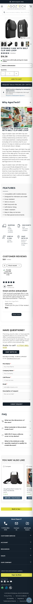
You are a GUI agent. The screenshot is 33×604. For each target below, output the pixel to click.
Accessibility (10, 598)
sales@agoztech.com (13, 358)
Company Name (8, 370)
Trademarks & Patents (9, 601)
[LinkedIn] (8, 582)
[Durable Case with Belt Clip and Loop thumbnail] (4, 44)
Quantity (4, 69)
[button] (5, 53)
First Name (7, 363)
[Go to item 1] (7, 273)
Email (5, 384)
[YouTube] (11, 582)
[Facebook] (5, 582)
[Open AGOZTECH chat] (29, 600)
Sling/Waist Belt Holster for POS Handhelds (12, 489)
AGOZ (5, 492)
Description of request (10, 391)
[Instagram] (2, 582)
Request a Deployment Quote (15, 95)
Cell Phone (7, 377)
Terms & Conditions (21, 596)
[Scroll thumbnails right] (30, 44)
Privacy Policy (8, 596)
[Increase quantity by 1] (16, 73)
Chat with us (11, 352)
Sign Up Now (16, 575)
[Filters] (4, 265)
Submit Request (16, 404)
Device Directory (25, 601)
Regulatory (21, 598)
